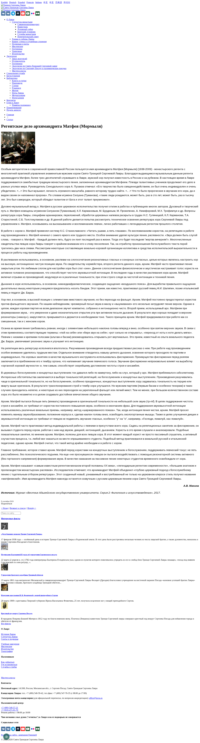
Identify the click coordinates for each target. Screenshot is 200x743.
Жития (15, 90)
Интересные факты (10, 518)
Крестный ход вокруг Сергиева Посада (16, 613)
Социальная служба (16, 73)
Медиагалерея (18, 95)
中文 (45, 2)
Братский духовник (26, 32)
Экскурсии (12, 56)
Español (21, 2)
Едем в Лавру (13, 103)
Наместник (22, 27)
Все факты (6, 623)
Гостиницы (17, 49)
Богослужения (13, 76)
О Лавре (10, 19)
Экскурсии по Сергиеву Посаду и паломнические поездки (39, 68)
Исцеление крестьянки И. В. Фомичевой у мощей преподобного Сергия (29, 595)
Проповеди (17, 83)
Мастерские (17, 46)
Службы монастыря (26, 34)
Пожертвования (14, 107)
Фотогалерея (18, 98)
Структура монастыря (22, 22)
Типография (7, 651)
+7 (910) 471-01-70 (9, 710)
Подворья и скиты (20, 44)
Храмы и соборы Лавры (23, 39)
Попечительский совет (28, 36)
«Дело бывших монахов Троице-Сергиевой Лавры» (21, 534)
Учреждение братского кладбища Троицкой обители (22, 575)
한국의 (67, 2)
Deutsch (12, 2)
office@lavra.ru (95, 698)
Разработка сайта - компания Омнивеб (19, 735)
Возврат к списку (18, 508)
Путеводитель (18, 61)
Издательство (18, 54)
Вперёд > (31, 508)
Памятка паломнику (21, 105)
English (4, 2)
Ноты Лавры (18, 93)
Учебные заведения (10, 644)
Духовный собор (25, 29)
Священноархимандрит (28, 24)
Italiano (38, 2)
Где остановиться (9, 664)
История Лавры (8, 634)
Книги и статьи (19, 81)
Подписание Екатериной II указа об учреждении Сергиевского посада (29, 555)
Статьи (15, 85)
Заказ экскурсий (19, 58)
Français (30, 2)
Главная (10, 114)
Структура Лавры (9, 636)
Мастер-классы (19, 71)
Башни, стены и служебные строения (29, 41)
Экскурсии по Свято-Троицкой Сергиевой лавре (34, 66)
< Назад (4, 508)
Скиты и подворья (9, 639)
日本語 (58, 2)
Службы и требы (9, 667)
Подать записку (14, 110)
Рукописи (16, 88)
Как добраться (7, 662)
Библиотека (12, 78)
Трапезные (17, 51)
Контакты (11, 100)
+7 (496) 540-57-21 (9, 707)
